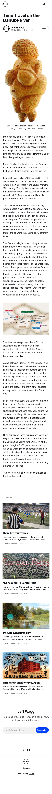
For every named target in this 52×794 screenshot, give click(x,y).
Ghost (31, 773)
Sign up (26, 768)
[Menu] (48, 4)
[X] (23, 750)
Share (43, 28)
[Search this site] (44, 4)
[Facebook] (28, 750)
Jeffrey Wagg (17, 27)
